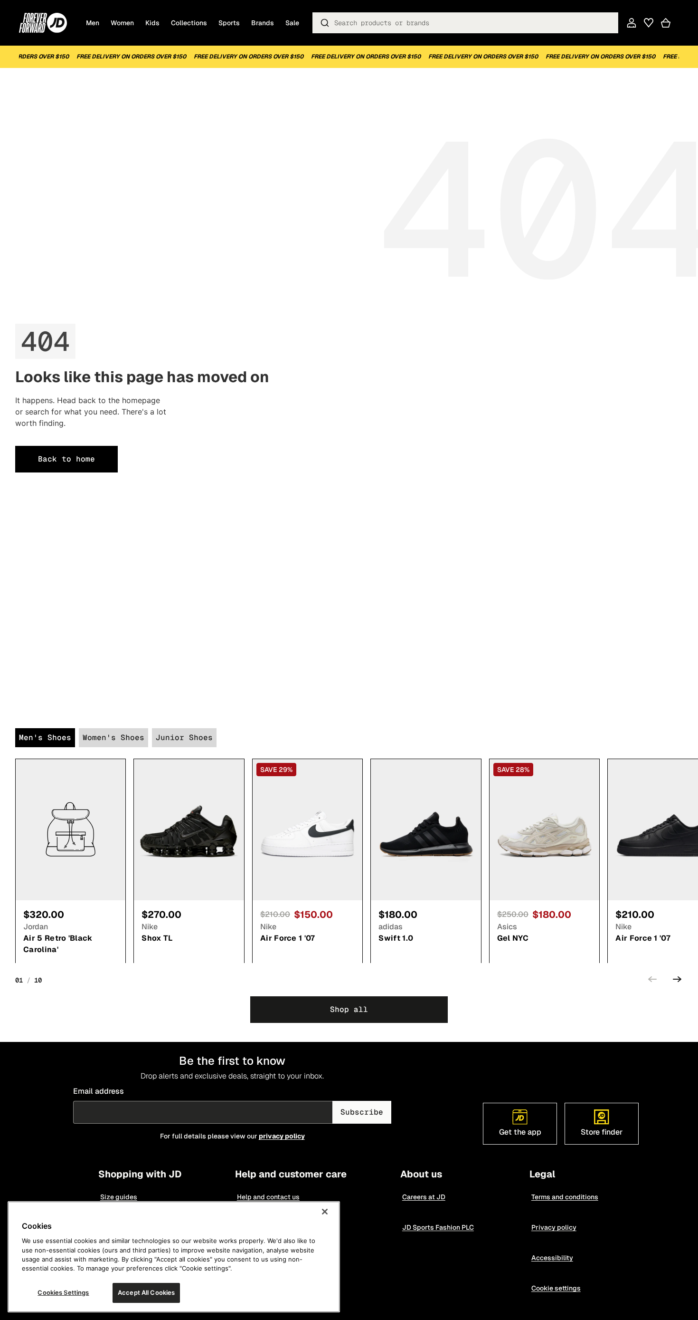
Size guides (118, 1197)
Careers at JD (423, 1197)
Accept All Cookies (146, 1292)
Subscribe (361, 1112)
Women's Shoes (113, 737)
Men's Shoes (45, 737)
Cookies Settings (63, 1292)
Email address (98, 1091)
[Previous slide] (652, 980)
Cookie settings (556, 1288)
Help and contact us (268, 1197)
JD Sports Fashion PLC (438, 1227)
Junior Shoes (184, 737)
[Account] (631, 22)
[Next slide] (677, 980)
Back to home (66, 459)
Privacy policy (553, 1227)
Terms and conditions (564, 1197)
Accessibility (552, 1257)
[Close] (324, 1211)
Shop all (349, 1009)
